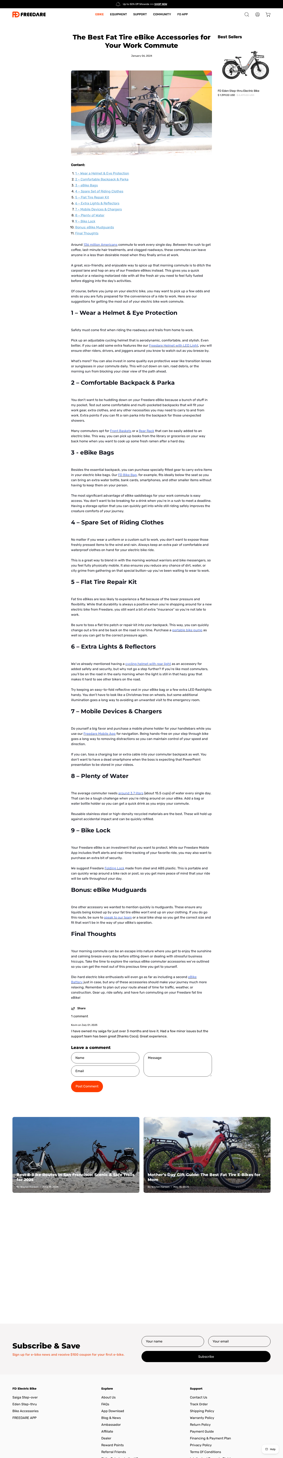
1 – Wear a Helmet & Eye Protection (102, 173)
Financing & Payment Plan (210, 1438)
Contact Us (198, 1397)
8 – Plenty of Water (89, 215)
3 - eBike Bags (86, 185)
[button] (246, 14)
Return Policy (200, 1425)
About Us (108, 1397)
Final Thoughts (86, 233)
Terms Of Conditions (205, 1452)
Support (196, 1388)
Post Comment (87, 1086)
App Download (112, 1411)
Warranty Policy (202, 1418)
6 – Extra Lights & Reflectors (97, 203)
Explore (107, 1388)
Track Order (199, 1404)
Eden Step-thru (24, 1404)
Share (81, 1008)
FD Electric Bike (24, 1388)
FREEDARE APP (24, 1418)
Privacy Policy (201, 1445)
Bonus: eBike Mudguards (94, 227)
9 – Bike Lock (85, 221)
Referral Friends (113, 1452)
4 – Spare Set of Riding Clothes (99, 191)
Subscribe (206, 1357)
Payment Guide (202, 1431)
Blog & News (111, 1418)
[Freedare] (29, 14)
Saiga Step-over (25, 1397)
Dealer (106, 1438)
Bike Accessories (25, 1411)
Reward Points (112, 1445)
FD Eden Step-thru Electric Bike (238, 91)
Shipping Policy (202, 1411)
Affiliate (107, 1431)
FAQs (105, 1404)
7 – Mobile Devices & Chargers (98, 209)
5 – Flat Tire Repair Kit (92, 197)
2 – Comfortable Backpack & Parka (101, 179)
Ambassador (111, 1425)
